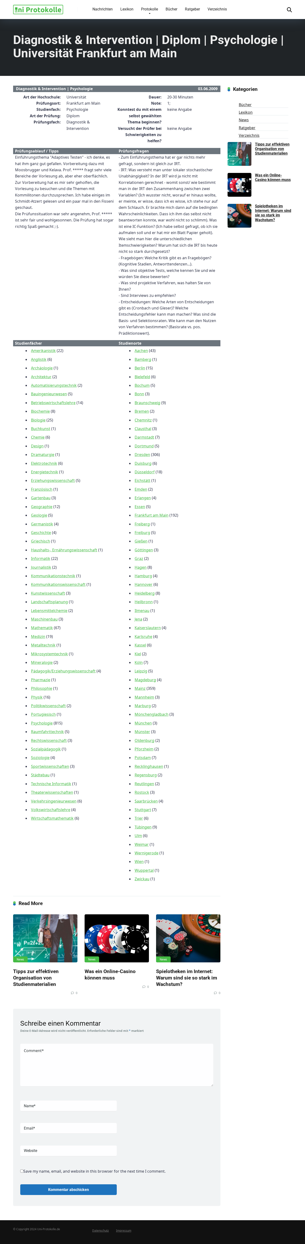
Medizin (38, 636)
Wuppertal (144, 870)
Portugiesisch (43, 714)
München (143, 723)
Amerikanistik (43, 350)
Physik (37, 697)
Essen (140, 506)
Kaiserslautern (148, 627)
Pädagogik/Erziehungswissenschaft (63, 671)
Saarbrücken (146, 801)
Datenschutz (100, 1231)
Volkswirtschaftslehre (50, 809)
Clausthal (143, 428)
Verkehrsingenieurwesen (53, 801)
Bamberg (143, 359)
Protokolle (149, 9)
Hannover (143, 584)
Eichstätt (142, 480)
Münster (142, 731)
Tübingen (143, 827)
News (20, 959)
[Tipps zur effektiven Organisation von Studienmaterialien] (45, 938)
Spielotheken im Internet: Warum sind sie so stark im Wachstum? (186, 977)
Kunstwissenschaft (48, 593)
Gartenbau (41, 497)
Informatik (40, 558)
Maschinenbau (44, 619)
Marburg (143, 705)
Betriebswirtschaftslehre (53, 402)
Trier (139, 818)
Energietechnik (44, 472)
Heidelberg (145, 593)
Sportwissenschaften (50, 766)
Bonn (139, 394)
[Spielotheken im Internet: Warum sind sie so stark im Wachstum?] (188, 938)
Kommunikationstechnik (53, 575)
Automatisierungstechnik (54, 385)
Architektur (41, 376)
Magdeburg (145, 679)
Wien (139, 861)
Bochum (142, 385)
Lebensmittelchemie (49, 610)
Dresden (142, 454)
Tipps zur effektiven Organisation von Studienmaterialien (36, 977)
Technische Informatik (51, 783)
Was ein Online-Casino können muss (110, 974)
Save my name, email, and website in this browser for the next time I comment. (94, 1171)
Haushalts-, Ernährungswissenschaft (64, 550)
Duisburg (143, 463)
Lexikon (126, 9)
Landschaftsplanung (49, 601)
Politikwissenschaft (48, 705)
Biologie (38, 420)
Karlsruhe (143, 636)
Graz (139, 558)
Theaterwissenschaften (52, 792)
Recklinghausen (149, 766)
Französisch (41, 489)
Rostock (142, 792)
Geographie (41, 506)
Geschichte (41, 532)
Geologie (39, 515)
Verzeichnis (217, 9)
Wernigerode (146, 853)
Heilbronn (144, 601)
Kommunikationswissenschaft (58, 584)
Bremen (142, 411)
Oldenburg (144, 740)
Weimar (142, 844)
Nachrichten (102, 9)
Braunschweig (147, 402)
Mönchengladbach (151, 714)
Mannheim (144, 697)
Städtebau (40, 775)
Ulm (138, 835)
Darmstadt (144, 437)
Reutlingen (144, 783)
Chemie (38, 437)
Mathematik (42, 627)
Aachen (141, 350)
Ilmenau (142, 610)
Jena (138, 619)
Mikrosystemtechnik (49, 653)
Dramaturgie (42, 454)
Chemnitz (143, 420)
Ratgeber (192, 9)
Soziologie (40, 757)
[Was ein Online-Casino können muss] (117, 938)
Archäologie (42, 368)
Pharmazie (40, 679)
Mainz (140, 688)
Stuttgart (143, 809)
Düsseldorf (145, 472)
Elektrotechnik (44, 463)
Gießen (141, 541)
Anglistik (38, 359)
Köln (139, 662)
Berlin (140, 368)
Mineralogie (42, 662)
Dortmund (144, 446)
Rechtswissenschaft (49, 740)
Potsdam (143, 757)
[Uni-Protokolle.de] (38, 7)
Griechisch (40, 541)
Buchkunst (40, 428)
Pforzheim (144, 749)
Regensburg (146, 775)
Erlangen (143, 497)
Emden (141, 489)
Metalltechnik (43, 645)
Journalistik (41, 567)
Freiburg (142, 532)
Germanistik (42, 524)
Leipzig (141, 671)
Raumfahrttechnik (47, 731)
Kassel (140, 645)
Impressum (123, 1231)
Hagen (141, 567)
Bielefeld (142, 376)
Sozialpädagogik (46, 749)
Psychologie (42, 723)
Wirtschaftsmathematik (52, 818)
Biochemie (40, 411)
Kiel (138, 653)
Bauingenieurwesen (49, 394)
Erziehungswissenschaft (53, 480)
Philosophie (41, 688)
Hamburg (143, 575)
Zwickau (142, 879)
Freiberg (142, 524)
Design (37, 446)
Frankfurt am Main (151, 515)
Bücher (171, 9)
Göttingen (144, 550)
